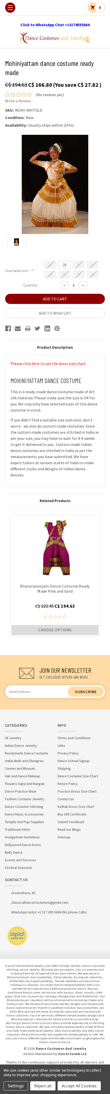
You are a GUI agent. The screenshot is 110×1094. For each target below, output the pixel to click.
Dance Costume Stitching (24, 806)
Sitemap (64, 837)
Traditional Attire (17, 829)
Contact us (66, 799)
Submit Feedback (71, 822)
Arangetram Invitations (22, 837)
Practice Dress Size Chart (77, 791)
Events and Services (20, 860)
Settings (16, 1086)
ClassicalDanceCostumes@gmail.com (39, 902)
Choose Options (55, 630)
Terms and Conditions (74, 738)
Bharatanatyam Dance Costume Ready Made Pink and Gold (55, 589)
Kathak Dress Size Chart (76, 806)
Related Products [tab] (55, 500)
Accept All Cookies (79, 1086)
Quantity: (30, 285)
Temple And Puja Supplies (24, 822)
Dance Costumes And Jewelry (61, 1048)
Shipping (64, 768)
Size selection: (19, 271)
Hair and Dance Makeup (22, 776)
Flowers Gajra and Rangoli (24, 783)
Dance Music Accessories (24, 814)
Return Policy (68, 783)
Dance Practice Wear (21, 791)
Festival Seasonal (18, 867)
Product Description (55, 347)
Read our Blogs (69, 829)
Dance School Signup (74, 760)
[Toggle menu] (10, 8)
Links (61, 745)
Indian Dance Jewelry (21, 745)
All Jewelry (13, 738)
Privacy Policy (68, 753)
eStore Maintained (37, 1054)
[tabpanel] (55, 575)
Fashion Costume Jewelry (24, 799)
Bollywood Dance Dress (23, 844)
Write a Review (18, 100)
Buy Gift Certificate (72, 814)
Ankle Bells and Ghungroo (24, 760)
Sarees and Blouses (20, 768)
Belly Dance (14, 852)
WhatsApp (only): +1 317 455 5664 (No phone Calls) (49, 912)
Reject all (42, 1086)
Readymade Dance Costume (26, 753)
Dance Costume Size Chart (78, 776)
